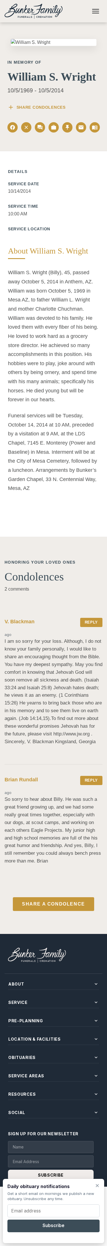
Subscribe (53, 1225)
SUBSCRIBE (51, 1175)
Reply (91, 622)
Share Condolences (36, 107)
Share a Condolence (53, 904)
